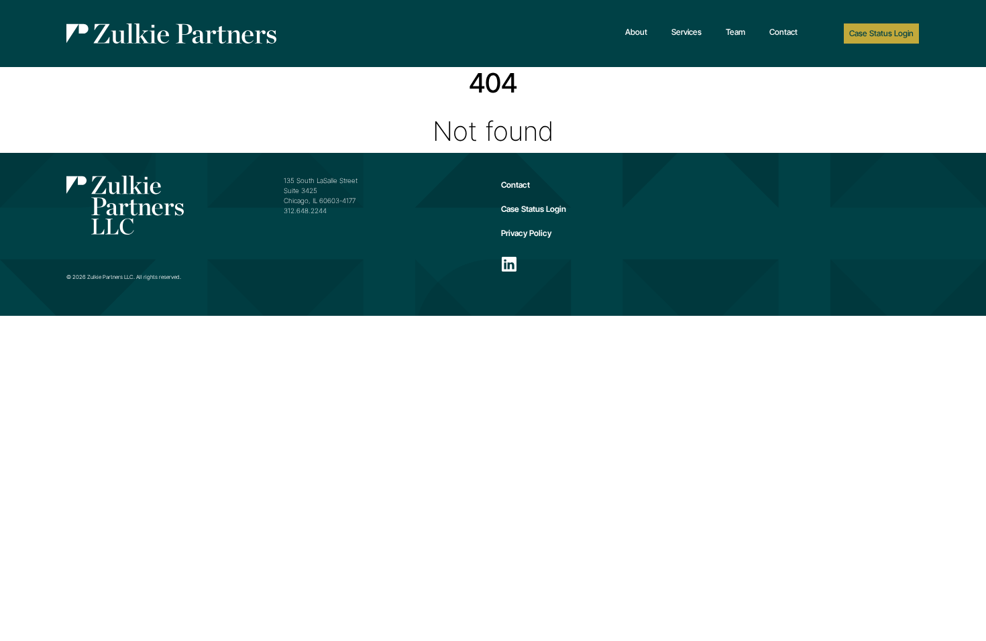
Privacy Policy (526, 233)
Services (686, 32)
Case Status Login (881, 33)
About (636, 32)
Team (735, 32)
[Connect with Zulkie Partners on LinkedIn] (509, 264)
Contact (783, 32)
